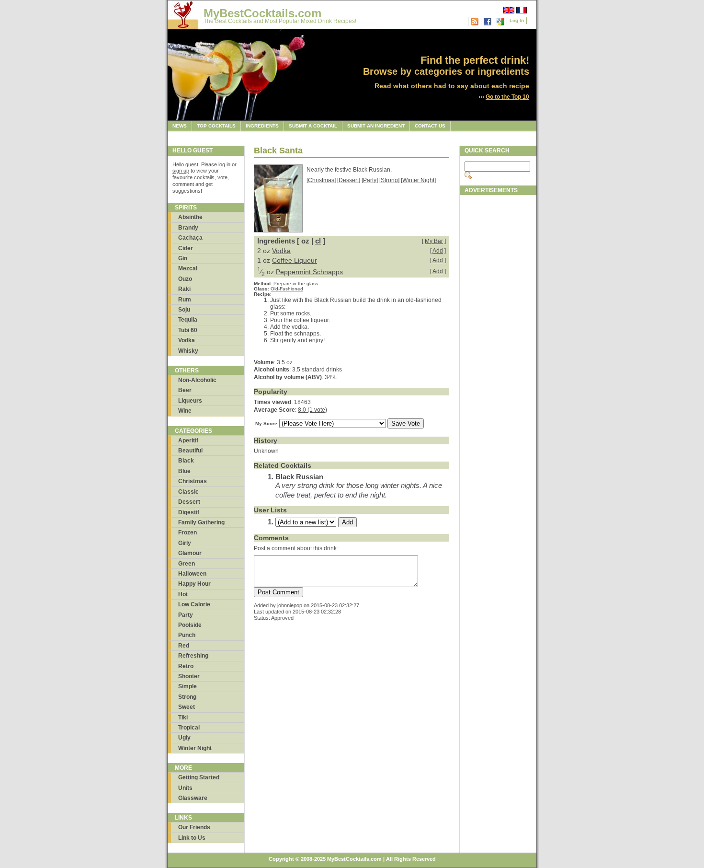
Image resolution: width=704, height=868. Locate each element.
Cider (185, 248)
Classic (188, 491)
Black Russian (299, 477)
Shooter (189, 676)
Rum (184, 299)
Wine (185, 410)
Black (186, 460)
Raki (184, 289)
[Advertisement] (498, 343)
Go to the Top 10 (507, 96)
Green (186, 563)
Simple (187, 686)
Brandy (188, 227)
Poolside (190, 625)
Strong (187, 697)
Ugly (184, 737)
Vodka (186, 340)
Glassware (192, 798)
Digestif (188, 512)
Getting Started (198, 777)
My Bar (434, 241)
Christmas (192, 481)
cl (318, 241)
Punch (186, 635)
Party (185, 615)
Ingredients (262, 125)
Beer (185, 390)
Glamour (190, 553)
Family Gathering (201, 522)
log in (224, 164)
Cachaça (190, 237)
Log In (517, 20)
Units (185, 788)
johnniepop (289, 605)
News (179, 125)
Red (183, 645)
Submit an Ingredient (376, 125)
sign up (180, 171)
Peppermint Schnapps (309, 272)
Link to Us (191, 837)
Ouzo (185, 279)
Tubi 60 (187, 330)
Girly (184, 543)
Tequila (187, 319)
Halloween (192, 573)
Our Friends (194, 827)
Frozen (187, 532)
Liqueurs (190, 400)
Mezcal (187, 268)
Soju (184, 309)
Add (437, 250)
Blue (184, 471)
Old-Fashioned (287, 288)
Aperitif (188, 440)
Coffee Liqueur (294, 260)
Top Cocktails (216, 125)
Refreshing (193, 655)
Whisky (188, 350)
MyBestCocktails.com (262, 13)
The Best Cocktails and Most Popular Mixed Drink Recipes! (280, 21)
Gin (182, 258)
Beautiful (190, 450)
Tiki (183, 717)
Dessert (189, 501)
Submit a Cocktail (313, 125)
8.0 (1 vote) (312, 409)
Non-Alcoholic (197, 380)
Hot (183, 594)
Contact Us (430, 125)
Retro (185, 666)
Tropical (189, 727)
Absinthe (190, 217)
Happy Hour (194, 583)
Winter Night (195, 748)
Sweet (186, 707)
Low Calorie (194, 604)
